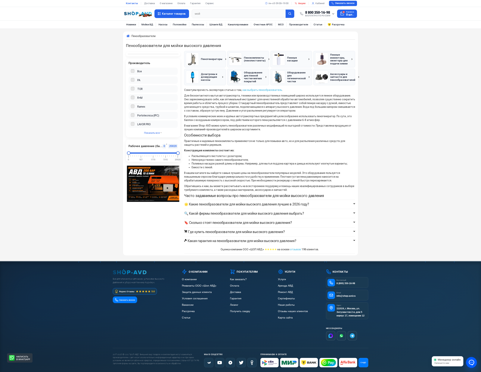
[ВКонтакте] (208, 362)
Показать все (152, 132)
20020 (173, 146)
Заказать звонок (345, 3)
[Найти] (290, 14)
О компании (189, 279)
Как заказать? (238, 279)
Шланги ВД (215, 24)
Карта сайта (285, 317)
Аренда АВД (285, 285)
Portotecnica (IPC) (148, 115)
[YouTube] (219, 362)
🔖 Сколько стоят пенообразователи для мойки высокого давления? (238, 223)
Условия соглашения (195, 298)
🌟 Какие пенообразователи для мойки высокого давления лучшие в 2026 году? (246, 204)
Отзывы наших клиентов (293, 311)
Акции (302, 3)
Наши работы (286, 304)
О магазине (166, 3)
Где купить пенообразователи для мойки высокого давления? (236, 232)
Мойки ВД (147, 24)
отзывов (295, 249)
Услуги (282, 279)
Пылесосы (198, 24)
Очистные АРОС (263, 24)
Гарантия (195, 3)
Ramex (141, 106)
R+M (139, 97)
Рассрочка (338, 24)
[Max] (330, 335)
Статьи (318, 24)
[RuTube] (230, 362)
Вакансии (188, 304)
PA (138, 80)
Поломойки (179, 24)
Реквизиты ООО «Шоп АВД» (199, 285)
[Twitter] (241, 362)
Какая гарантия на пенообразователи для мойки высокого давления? (242, 241)
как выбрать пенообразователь (262, 89)
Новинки (131, 24)
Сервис (209, 3)
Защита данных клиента (197, 292)
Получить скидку (240, 311)
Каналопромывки (238, 24)
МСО (281, 24)
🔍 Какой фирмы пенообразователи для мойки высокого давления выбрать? (244, 213)
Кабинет (320, 3)
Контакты (132, 3)
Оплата (181, 3)
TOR (140, 89)
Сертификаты (286, 298)
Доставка (149, 3)
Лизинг (234, 304)
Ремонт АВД (285, 292)
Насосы (163, 24)
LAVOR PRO (144, 124)
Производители (298, 24)
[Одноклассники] (252, 362)
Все (139, 71)
